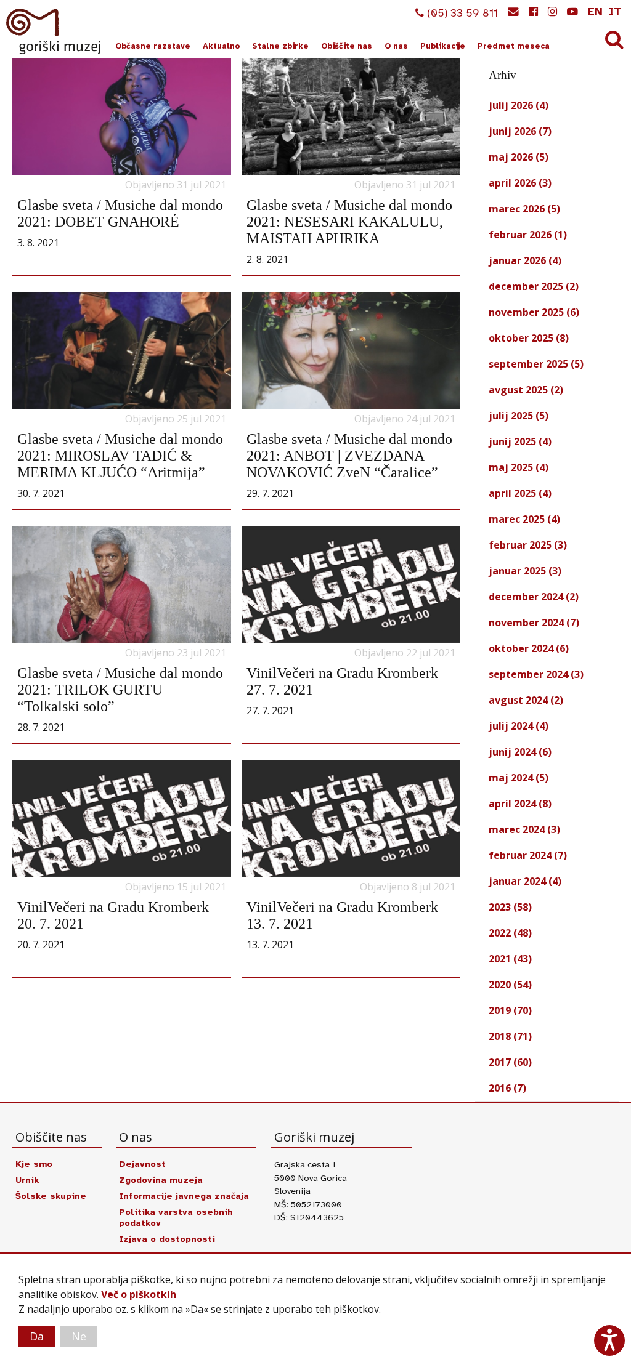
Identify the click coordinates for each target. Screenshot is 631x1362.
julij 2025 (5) (518, 415)
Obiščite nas (346, 46)
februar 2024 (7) (528, 855)
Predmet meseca (514, 46)
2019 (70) (510, 1010)
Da (37, 1336)
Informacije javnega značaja (184, 1195)
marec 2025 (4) (524, 519)
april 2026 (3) (520, 183)
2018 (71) (510, 1036)
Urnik (27, 1179)
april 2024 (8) (520, 803)
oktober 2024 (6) (529, 648)
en (595, 11)
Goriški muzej (54, 31)
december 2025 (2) (534, 286)
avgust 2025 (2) (526, 390)
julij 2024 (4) (518, 726)
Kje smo (33, 1163)
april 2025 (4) (520, 493)
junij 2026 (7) (520, 131)
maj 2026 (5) (518, 157)
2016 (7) (507, 1088)
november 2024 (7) (534, 622)
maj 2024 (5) (518, 777)
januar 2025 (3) (525, 571)
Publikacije (442, 46)
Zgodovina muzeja (161, 1179)
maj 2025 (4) (518, 467)
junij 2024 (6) (520, 752)
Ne (78, 1336)
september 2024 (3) (536, 674)
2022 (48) (510, 933)
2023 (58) (510, 907)
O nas (396, 46)
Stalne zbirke (280, 46)
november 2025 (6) (534, 312)
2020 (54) (510, 984)
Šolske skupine (50, 1195)
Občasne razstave (152, 46)
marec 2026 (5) (524, 209)
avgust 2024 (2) (526, 700)
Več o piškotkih (138, 1294)
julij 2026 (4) (518, 105)
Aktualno (221, 46)
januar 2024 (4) (525, 881)
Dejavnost (142, 1163)
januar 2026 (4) (525, 260)
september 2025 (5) (536, 364)
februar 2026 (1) (528, 234)
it (615, 11)
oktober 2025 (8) (529, 338)
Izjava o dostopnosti (167, 1238)
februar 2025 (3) (528, 545)
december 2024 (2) (534, 596)
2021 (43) (510, 958)
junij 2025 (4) (520, 441)
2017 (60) (510, 1062)
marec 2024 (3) (524, 829)
